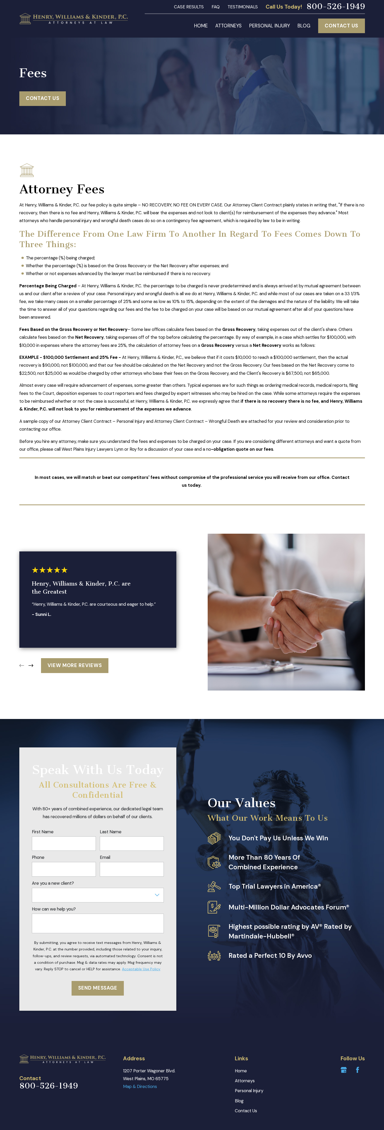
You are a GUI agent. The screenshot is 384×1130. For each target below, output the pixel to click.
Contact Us (341, 25)
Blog (239, 1101)
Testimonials (243, 7)
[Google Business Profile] (344, 1070)
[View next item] (30, 665)
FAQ (216, 7)
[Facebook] (357, 1070)
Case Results (189, 7)
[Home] (73, 19)
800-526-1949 (335, 6)
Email (105, 857)
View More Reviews (75, 665)
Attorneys (245, 1081)
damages (268, 302)
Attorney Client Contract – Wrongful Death (197, 421)
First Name (43, 831)
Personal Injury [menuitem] (269, 25)
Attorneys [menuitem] (228, 25)
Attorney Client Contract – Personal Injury (103, 421)
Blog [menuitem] (304, 25)
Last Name (110, 831)
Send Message (97, 988)
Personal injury (121, 293)
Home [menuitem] (201, 25)
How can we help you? (54, 909)
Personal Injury (249, 1090)
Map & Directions (140, 1086)
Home (241, 1071)
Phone (38, 857)
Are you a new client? (53, 883)
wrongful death (160, 293)
